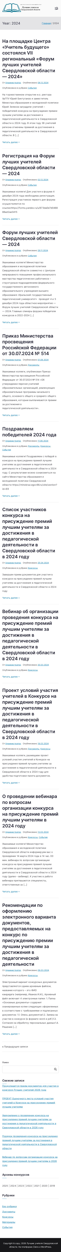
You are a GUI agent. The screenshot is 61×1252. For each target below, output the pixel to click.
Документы (33, 365)
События (32, 88)
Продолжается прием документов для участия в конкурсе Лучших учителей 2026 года (30, 1088)
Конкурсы (45, 446)
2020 (45, 1185)
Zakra (36, 1247)
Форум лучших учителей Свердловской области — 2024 (30, 238)
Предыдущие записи (16, 1046)
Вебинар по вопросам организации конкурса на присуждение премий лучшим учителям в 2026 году (29, 1161)
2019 (52, 1185)
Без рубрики (9, 1206)
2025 (5, 1185)
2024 (13, 1185)
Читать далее (10, 142)
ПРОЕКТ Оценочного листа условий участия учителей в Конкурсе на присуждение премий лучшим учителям (28, 1102)
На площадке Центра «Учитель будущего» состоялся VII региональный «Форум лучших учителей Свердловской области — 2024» (28, 58)
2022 (29, 1185)
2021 (37, 1185)
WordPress (46, 1247)
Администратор (13, 82)
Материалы (8, 1222)
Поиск (5, 1062)
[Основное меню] (56, 8)
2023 (21, 1185)
